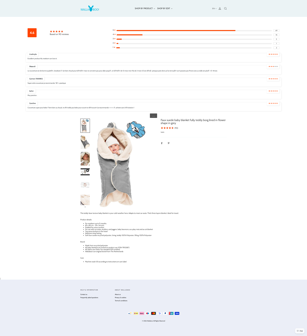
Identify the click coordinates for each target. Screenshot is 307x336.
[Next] (85, 206)
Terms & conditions (121, 301)
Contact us (83, 294)
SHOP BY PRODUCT (144, 8)
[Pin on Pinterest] (170, 143)
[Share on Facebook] (163, 143)
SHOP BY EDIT (164, 8)
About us (118, 294)
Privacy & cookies (120, 297)
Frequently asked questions (89, 297)
